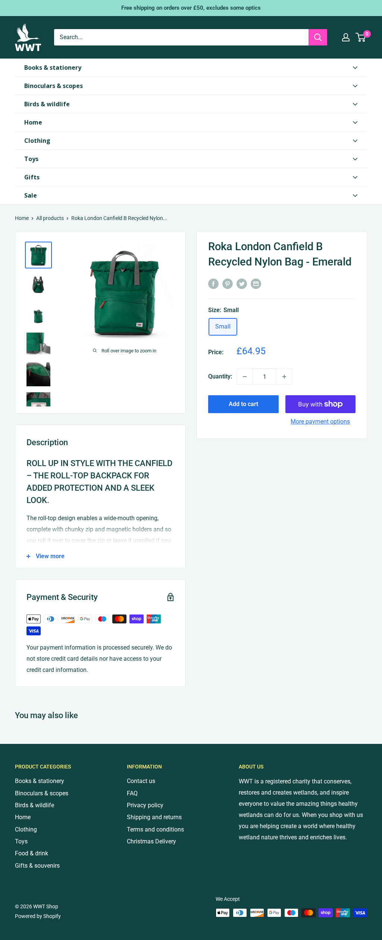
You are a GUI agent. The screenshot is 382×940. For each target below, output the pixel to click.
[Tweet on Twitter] (242, 283)
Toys (21, 841)
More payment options (320, 421)
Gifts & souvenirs (37, 865)
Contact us (141, 781)
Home (22, 218)
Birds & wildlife (34, 805)
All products (50, 218)
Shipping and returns (154, 817)
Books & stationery (39, 781)
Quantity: (220, 376)
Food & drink (31, 853)
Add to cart (243, 404)
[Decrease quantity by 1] (245, 376)
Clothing (26, 829)
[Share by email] (256, 283)
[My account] (346, 37)
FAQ (132, 793)
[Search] (318, 37)
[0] (361, 37)
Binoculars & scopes (41, 793)
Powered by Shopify (38, 916)
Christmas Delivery (151, 841)
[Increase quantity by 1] (284, 376)
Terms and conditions (155, 829)
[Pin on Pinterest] (227, 283)
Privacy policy (145, 805)
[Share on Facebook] (213, 283)
